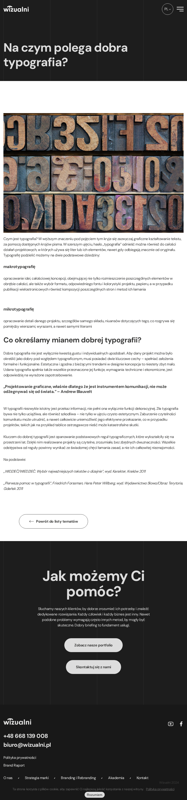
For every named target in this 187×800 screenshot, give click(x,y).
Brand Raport (13, 765)
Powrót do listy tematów (57, 521)
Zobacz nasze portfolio (93, 645)
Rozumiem (94, 795)
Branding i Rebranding (78, 777)
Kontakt (142, 777)
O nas (8, 777)
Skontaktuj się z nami (93, 667)
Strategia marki (37, 777)
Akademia (116, 777)
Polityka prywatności (19, 757)
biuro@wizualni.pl (27, 745)
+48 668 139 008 (25, 736)
